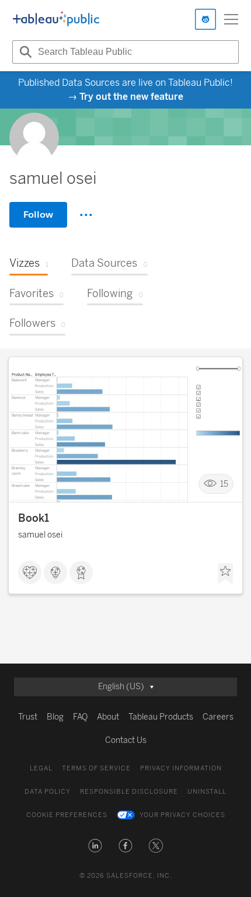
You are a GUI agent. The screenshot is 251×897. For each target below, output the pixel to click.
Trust (27, 717)
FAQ (80, 717)
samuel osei (40, 535)
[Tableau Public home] (56, 19)
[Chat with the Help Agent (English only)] (205, 19)
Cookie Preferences (66, 815)
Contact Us (126, 740)
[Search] (24, 52)
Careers (218, 717)
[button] (95, 845)
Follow (38, 214)
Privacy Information (181, 768)
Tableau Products (160, 717)
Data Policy (48, 791)
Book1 (33, 518)
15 (224, 484)
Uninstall (206, 791)
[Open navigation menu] (231, 19)
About (108, 717)
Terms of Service (96, 768)
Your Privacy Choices (182, 815)
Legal (41, 768)
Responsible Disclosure (129, 791)
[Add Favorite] (225, 573)
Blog (55, 717)
